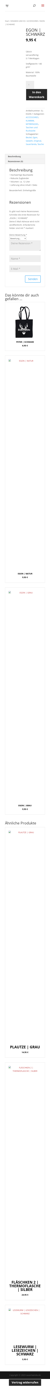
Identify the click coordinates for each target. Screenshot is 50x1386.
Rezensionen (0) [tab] (15, 161)
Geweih (29, 140)
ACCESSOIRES (32, 21)
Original (37, 140)
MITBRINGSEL (32, 124)
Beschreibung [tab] (14, 156)
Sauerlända (31, 144)
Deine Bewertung (18, 235)
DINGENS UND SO (18, 21)
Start (7, 21)
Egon (35, 137)
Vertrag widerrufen (25, 1382)
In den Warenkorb (36, 94)
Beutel (29, 137)
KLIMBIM (30, 120)
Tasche (41, 144)
